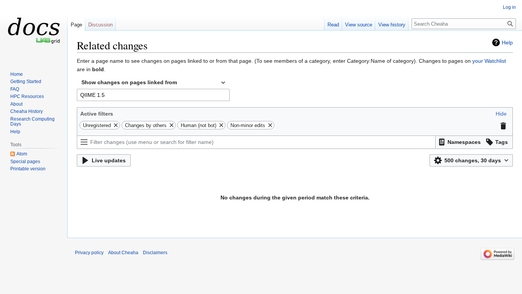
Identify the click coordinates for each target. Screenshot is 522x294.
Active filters (96, 114)
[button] (501, 114)
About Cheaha (123, 252)
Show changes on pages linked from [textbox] (129, 82)
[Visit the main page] (33, 30)
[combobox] (153, 83)
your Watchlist (489, 61)
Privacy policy (89, 252)
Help (507, 42)
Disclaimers (155, 252)
